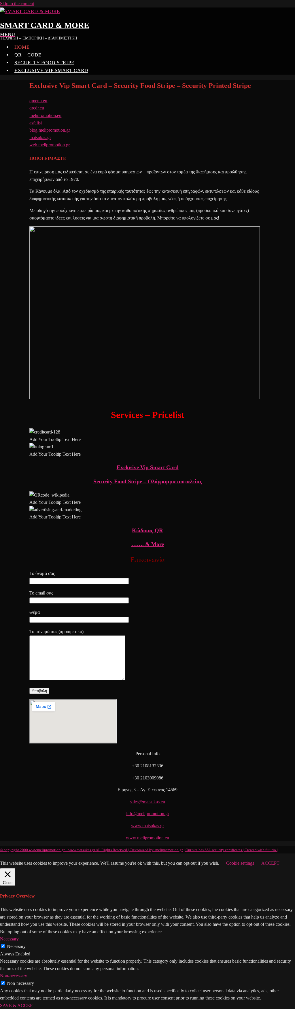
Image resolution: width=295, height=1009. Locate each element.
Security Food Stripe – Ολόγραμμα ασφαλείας (147, 481)
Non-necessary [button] (13, 975)
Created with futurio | (261, 850)
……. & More (147, 544)
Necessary (16, 946)
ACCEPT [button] (270, 863)
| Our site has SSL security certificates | (214, 850)
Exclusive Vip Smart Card (51, 70)
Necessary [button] (9, 938)
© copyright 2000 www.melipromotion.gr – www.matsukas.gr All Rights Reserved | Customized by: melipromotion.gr (91, 850)
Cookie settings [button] (240, 863)
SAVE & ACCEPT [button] (17, 1005)
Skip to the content (17, 3)
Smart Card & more (44, 25)
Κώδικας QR (147, 530)
